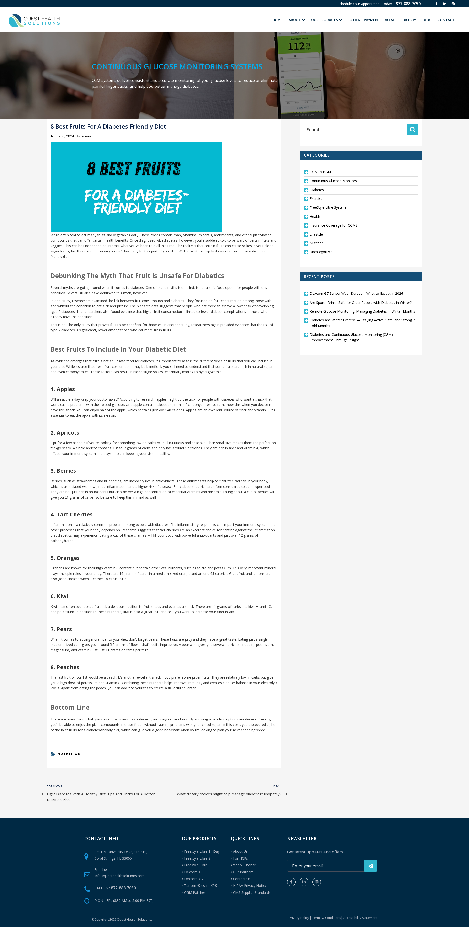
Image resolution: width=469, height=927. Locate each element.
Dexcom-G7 (193, 878)
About (295, 19)
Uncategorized (321, 252)
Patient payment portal (371, 19)
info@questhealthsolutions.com (120, 875)
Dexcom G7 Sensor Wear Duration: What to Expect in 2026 (356, 293)
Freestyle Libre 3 (197, 865)
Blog (427, 19)
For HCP (408, 19)
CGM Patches (195, 892)
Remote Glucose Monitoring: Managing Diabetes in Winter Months (362, 311)
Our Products (325, 19)
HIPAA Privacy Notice (250, 885)
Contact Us (242, 878)
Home (277, 19)
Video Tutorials (245, 865)
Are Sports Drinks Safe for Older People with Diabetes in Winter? (361, 302)
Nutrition (69, 753)
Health (315, 216)
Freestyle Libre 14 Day (202, 851)
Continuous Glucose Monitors (333, 180)
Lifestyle (316, 234)
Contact (446, 19)
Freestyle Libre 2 (197, 858)
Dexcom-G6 (193, 872)
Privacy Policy (299, 918)
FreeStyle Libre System (328, 207)
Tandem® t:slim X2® (200, 885)
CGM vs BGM (320, 172)
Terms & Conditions (326, 918)
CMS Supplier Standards (252, 892)
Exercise (316, 198)
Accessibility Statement (360, 918)
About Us (240, 851)
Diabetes (317, 189)
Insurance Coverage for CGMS (334, 225)
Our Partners (243, 872)
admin (86, 136)
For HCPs (240, 858)
